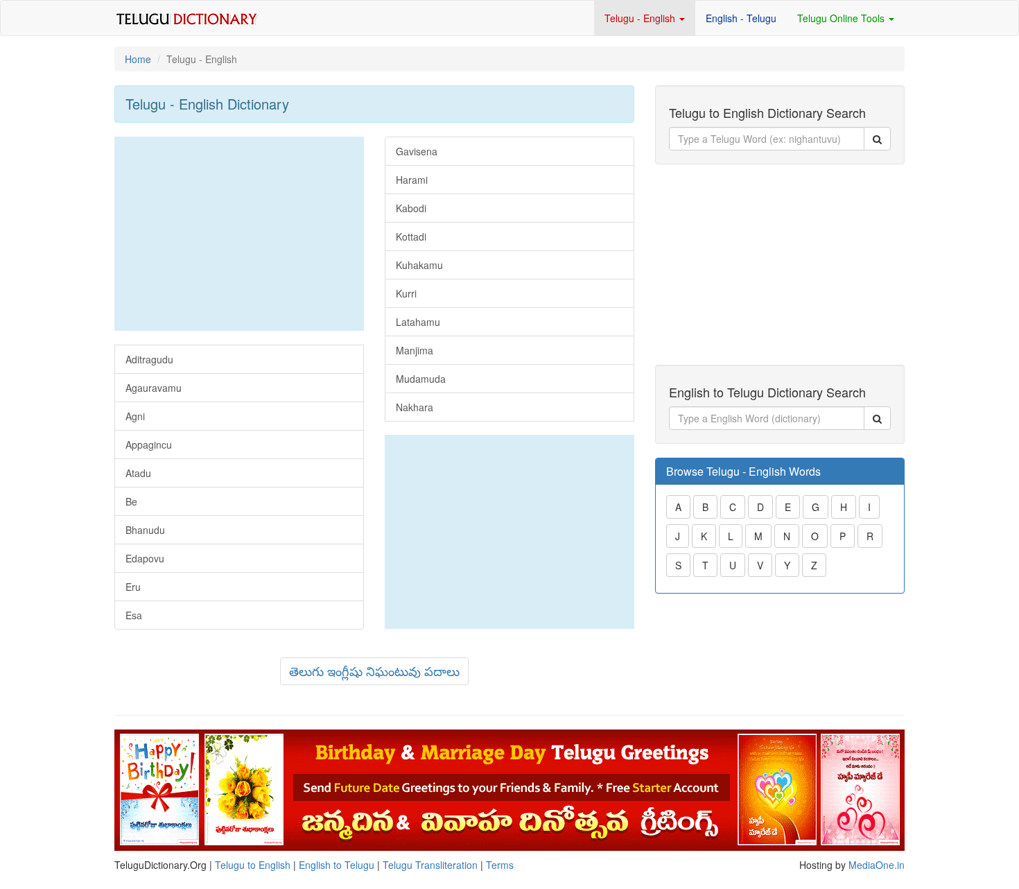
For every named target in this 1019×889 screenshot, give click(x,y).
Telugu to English (252, 865)
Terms (500, 865)
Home (138, 59)
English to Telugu (336, 865)
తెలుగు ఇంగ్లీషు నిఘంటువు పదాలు (374, 671)
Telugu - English (641, 18)
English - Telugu (741, 18)
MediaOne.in (876, 865)
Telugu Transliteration (430, 865)
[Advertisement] (239, 234)
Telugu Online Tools (842, 18)
